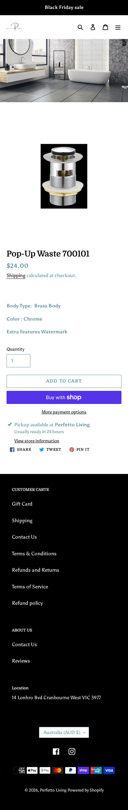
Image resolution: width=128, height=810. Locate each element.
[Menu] (118, 27)
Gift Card (22, 504)
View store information (36, 441)
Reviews (21, 661)
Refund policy (27, 603)
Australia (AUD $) (62, 732)
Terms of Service (30, 587)
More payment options (64, 412)
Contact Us (24, 537)
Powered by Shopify (86, 790)
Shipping (16, 275)
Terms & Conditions (34, 553)
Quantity (15, 349)
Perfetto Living (53, 790)
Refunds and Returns (35, 570)
